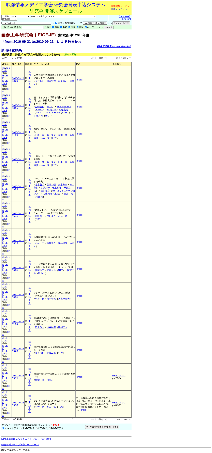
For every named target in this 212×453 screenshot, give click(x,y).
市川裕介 (51, 216)
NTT (38, 219)
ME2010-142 (118, 402)
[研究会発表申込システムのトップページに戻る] (26, 439)
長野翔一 (39, 216)
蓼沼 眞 (39, 380)
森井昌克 (62, 243)
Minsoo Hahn (53, 112)
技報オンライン (119, 9)
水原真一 (45, 187)
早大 (60, 353)
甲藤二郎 (51, 353)
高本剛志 (62, 184)
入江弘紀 (39, 81)
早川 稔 (39, 299)
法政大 (39, 197)
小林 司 (39, 243)
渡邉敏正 (62, 81)
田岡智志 (51, 81)
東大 (56, 193)
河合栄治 (63, 109)
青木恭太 (39, 327)
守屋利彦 (56, 187)
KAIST (39, 109)
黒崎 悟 (51, 184)
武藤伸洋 (51, 270)
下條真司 (38, 115)
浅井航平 (51, 327)
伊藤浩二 (39, 270)
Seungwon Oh (64, 106)
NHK (49, 380)
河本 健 (62, 135)
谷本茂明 (39, 184)
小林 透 (62, 216)
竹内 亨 (52, 109)
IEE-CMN (6, 69)
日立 (54, 138)
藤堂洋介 (51, 243)
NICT (49, 106)
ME (3, 68)
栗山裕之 (51, 135)
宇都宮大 (62, 327)
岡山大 (41, 273)
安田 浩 (51, 407)
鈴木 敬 (45, 138)
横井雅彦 (45, 190)
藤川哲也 (39, 353)
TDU (60, 407)
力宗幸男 (51, 299)
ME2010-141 (118, 375)
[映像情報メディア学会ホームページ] (20, 444)
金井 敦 (68, 193)
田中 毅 (39, 135)
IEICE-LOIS (5, 82)
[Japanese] (124, 16)
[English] (126, 19)
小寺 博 (39, 407)
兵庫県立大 (64, 299)
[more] (80, 79)
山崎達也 (39, 106)
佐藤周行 (47, 193)
